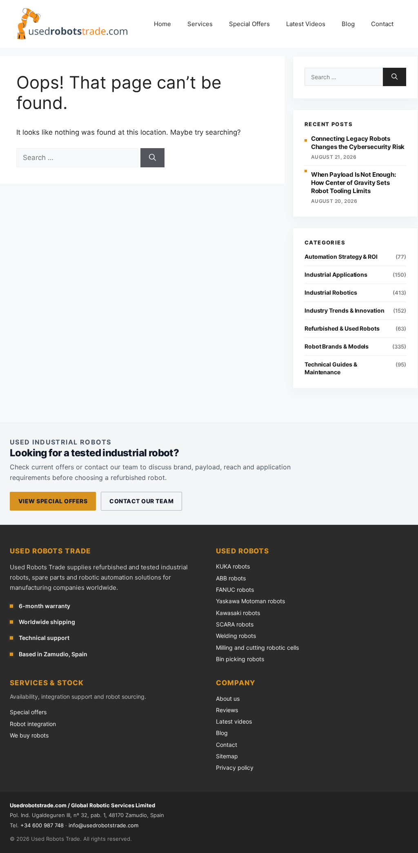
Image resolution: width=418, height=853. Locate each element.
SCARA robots (234, 624)
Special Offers (249, 24)
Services (200, 24)
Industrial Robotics (331, 292)
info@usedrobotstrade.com (103, 825)
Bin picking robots (240, 658)
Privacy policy (234, 767)
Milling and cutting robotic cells (257, 647)
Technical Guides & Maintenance (331, 368)
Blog (348, 24)
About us (228, 698)
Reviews (227, 709)
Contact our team (141, 501)
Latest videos (234, 721)
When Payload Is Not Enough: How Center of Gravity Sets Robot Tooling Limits (353, 183)
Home (162, 24)
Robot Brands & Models (337, 346)
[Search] (152, 158)
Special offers (28, 712)
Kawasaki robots (238, 612)
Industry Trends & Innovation (345, 310)
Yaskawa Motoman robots (250, 601)
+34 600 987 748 (42, 825)
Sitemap (227, 756)
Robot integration (33, 723)
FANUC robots (235, 589)
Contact (382, 24)
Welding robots (236, 635)
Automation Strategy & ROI (341, 256)
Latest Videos (305, 24)
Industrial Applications (336, 274)
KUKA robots (233, 566)
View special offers (52, 501)
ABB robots (231, 578)
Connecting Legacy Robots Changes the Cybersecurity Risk (358, 143)
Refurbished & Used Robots (342, 328)
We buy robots (29, 735)
